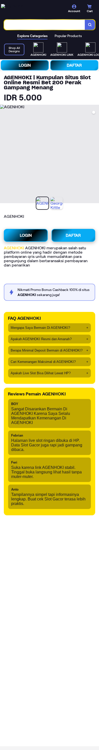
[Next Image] (95, 155)
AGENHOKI (14, 248)
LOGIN (25, 65)
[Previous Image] (4, 155)
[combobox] (44, 25)
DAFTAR (74, 65)
